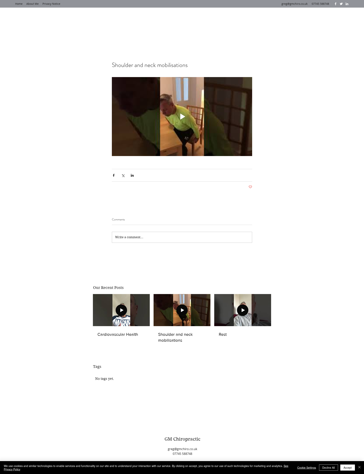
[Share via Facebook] (113, 175)
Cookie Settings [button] (306, 467)
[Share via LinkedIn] (132, 175)
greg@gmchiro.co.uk (295, 4)
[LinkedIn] (347, 4)
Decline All (328, 467)
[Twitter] (341, 4)
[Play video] (182, 116)
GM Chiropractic (182, 439)
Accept (348, 467)
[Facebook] (335, 4)
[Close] (359, 467)
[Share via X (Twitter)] (123, 175)
